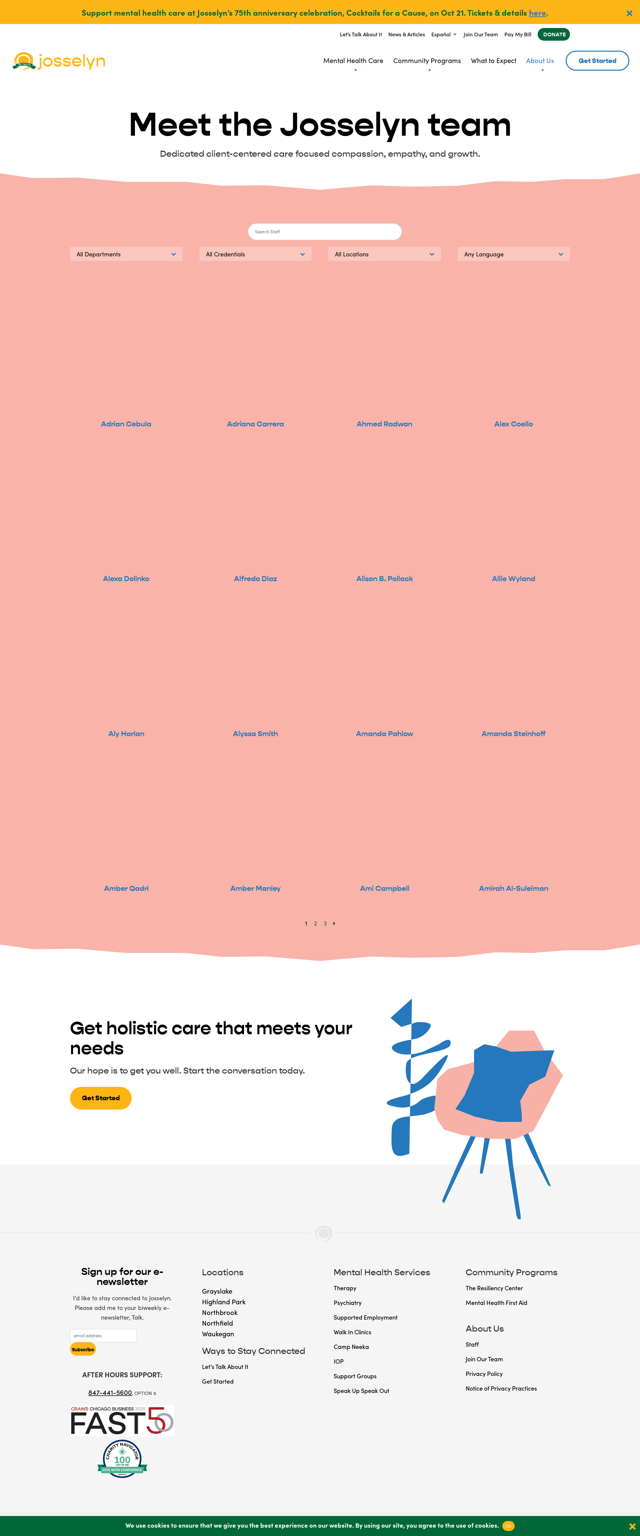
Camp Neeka (351, 1346)
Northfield (217, 1322)
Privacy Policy (484, 1373)
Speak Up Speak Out (361, 1390)
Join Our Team (481, 34)
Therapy (345, 1288)
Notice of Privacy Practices (501, 1388)
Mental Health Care (353, 60)
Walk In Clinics (352, 1332)
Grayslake (217, 1290)
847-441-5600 (110, 1392)
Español (441, 34)
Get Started (597, 61)
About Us (540, 60)
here (537, 12)
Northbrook (220, 1312)
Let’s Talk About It (361, 34)
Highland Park (224, 1301)
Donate (554, 34)
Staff (472, 1344)
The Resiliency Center (494, 1288)
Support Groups (355, 1376)
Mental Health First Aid (496, 1302)
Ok (509, 1526)
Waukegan (218, 1333)
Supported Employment (366, 1317)
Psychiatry (348, 1302)
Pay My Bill (517, 34)
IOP (339, 1361)
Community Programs (427, 60)
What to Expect (493, 60)
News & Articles (406, 34)
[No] (631, 1526)
